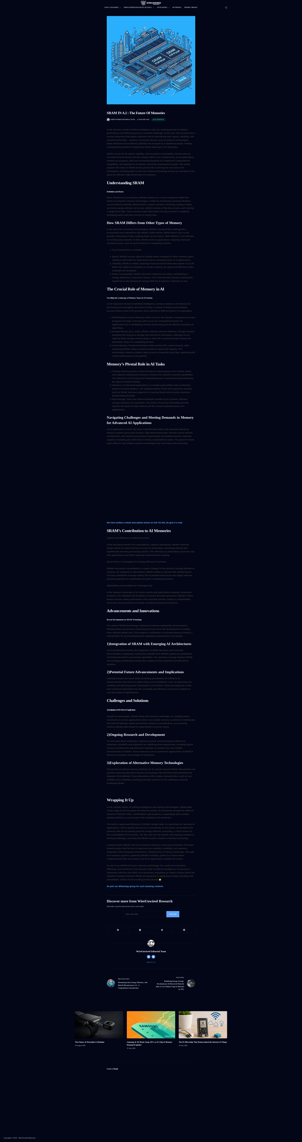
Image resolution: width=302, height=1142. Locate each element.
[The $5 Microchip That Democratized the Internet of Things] (203, 1024)
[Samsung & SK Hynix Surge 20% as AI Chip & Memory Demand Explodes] (151, 1024)
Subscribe (172, 914)
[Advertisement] (151, 465)
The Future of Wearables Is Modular (89, 1042)
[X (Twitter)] (140, 930)
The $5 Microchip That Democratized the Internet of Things (203, 1042)
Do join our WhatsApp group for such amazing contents (135, 886)
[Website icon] (148, 957)
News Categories (112, 7)
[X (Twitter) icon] (153, 957)
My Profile (176, 7)
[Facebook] (118, 930)
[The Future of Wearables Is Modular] (99, 1024)
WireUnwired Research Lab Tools (138, 7)
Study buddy (162, 7)
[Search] (226, 7)
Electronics (158, 119)
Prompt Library (190, 7)
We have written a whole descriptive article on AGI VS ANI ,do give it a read (144, 522)
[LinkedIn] (184, 930)
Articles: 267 (151, 962)
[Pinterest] (162, 930)
